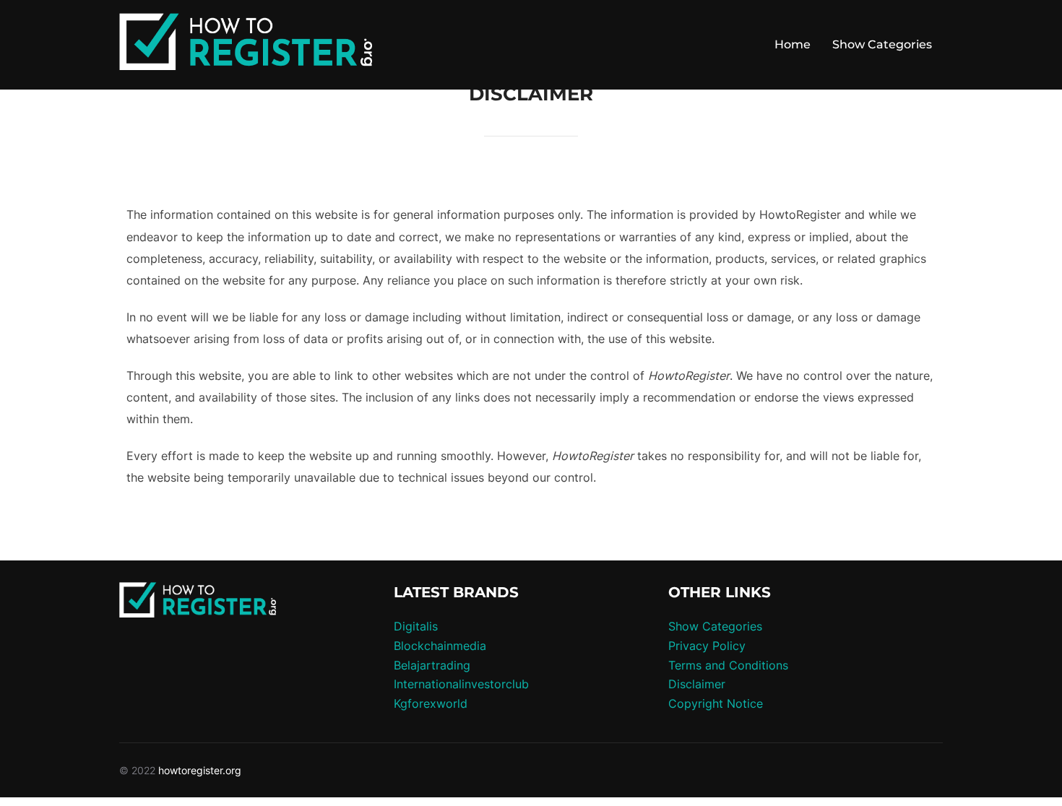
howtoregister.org (199, 770)
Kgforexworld (430, 703)
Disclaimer (696, 684)
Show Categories (882, 44)
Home (792, 44)
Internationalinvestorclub (461, 684)
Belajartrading (432, 665)
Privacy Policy (707, 645)
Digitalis (416, 626)
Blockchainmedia (440, 645)
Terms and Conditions (728, 665)
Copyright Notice (715, 703)
